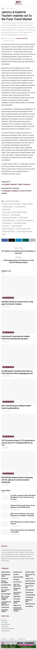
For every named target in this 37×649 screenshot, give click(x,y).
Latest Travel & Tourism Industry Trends (14, 212)
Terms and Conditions (8, 628)
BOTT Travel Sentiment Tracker (5, 598)
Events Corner (17, 572)
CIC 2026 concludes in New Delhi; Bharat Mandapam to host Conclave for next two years (23, 497)
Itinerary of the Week (30, 575)
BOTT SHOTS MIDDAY (5, 590)
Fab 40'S (16, 574)
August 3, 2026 (5, 410)
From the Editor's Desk (17, 585)
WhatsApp (7, 191)
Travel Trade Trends (8, 231)
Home (3, 8)
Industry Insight (30, 572)
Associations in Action (5, 575)
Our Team (4, 622)
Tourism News (23, 217)
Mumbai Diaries (30, 583)
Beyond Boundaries (4, 581)
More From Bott (30, 581)
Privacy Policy (5, 624)
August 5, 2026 (5, 376)
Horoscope (16, 599)
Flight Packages (28, 204)
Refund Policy (5, 631)
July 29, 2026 (5, 447)
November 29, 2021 (9, 40)
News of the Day (11, 8)
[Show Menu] (2, 3)
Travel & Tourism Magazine (25, 220)
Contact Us (4, 626)
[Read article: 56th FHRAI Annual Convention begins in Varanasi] (5, 523)
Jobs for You (29, 578)
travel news (5, 226)
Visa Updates (29, 597)
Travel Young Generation (24, 231)
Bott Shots (4, 587)
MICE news (5, 215)
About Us (4, 620)
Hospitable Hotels (16, 602)
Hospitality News (7, 206)
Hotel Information (20, 206)
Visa (3, 234)
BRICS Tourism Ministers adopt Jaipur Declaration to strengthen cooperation (22, 514)
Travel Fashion (6, 223)
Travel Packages (17, 226)
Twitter (19, 184)
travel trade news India (23, 228)
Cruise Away (5, 607)
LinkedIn (6, 184)
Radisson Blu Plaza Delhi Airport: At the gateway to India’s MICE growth (22, 506)
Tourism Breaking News (9, 217)
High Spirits (16, 596)
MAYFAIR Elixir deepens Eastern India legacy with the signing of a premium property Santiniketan (17, 479)
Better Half (4, 578)
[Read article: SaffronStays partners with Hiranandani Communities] (5, 532)
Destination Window (4, 610)
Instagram (26, 184)
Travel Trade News (8, 228)
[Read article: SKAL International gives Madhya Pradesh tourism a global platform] (18, 391)
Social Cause (29, 592)
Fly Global (16, 579)
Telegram (15, 191)
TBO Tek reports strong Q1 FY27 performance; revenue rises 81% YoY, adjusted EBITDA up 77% (18, 442)
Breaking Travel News (12, 201)
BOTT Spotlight (6, 594)
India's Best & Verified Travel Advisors (17, 609)
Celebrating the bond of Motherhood (6, 603)
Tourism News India (8, 220)
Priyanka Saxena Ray (22, 38)
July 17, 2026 (5, 484)
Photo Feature (29, 590)
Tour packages (15, 215)
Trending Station (30, 595)
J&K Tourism (6, 209)
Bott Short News (6, 585)
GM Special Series (16, 589)
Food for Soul (17, 582)
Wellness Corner (30, 604)
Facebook (13, 184)
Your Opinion (29, 606)
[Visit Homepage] (18, 3)
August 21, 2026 (6, 306)
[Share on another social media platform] (32, 240)
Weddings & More (28, 600)
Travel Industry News (20, 223)
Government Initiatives (17, 593)
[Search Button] (35, 3)
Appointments (5, 572)
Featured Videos (18, 577)
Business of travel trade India (11, 204)
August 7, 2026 (5, 341)
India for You (17, 605)
